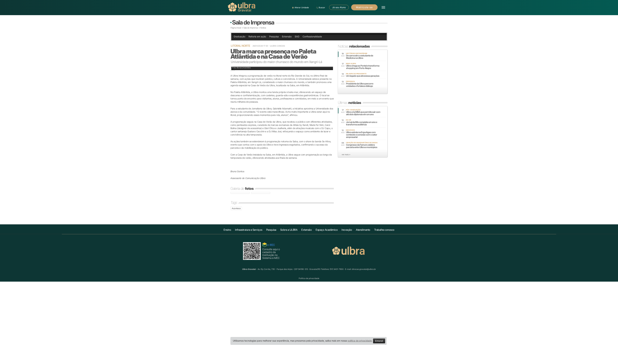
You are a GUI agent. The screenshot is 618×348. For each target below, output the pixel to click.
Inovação (347, 229)
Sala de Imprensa (253, 22)
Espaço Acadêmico (327, 229)
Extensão (287, 36)
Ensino (227, 229)
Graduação (239, 36)
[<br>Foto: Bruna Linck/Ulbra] (240, 193)
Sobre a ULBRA (289, 229)
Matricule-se (364, 7)
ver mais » (346, 154)
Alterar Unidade (302, 7)
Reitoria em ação (257, 36)
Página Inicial (235, 27)
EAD (297, 36)
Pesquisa (274, 36)
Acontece (236, 208)
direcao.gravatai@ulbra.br (364, 269)
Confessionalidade (312, 36)
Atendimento (363, 229)
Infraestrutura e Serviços (248, 229)
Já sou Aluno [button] (339, 7)
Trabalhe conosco (384, 229)
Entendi (379, 340)
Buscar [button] (322, 7)
